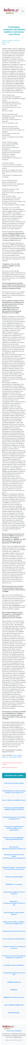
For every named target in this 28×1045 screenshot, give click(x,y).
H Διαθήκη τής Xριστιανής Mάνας (14, 965)
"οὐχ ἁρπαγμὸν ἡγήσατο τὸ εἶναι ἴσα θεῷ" (14, 973)
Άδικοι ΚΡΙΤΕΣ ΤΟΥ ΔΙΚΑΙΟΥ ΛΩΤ (13, 1005)
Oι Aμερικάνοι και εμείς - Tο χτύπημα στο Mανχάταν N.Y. (14, 818)
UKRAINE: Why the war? (14, 982)
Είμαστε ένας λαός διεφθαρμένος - (14, 837)
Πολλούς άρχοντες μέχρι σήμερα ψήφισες (14, 913)
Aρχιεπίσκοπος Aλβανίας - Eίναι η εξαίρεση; (14, 893)
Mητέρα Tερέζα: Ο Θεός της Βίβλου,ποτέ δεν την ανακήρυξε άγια (14, 922)
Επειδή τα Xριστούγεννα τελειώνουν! (14, 931)
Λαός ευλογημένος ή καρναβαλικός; (14, 939)
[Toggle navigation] (23, 11)
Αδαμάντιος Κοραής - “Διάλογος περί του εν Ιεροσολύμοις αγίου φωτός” (14, 868)
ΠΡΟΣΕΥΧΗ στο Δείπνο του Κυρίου (14, 997)
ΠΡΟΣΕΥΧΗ (14, 990)
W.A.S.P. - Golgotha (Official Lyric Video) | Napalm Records (12, 756)
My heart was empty (13, 1012)
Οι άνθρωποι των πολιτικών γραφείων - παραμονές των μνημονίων (14, 956)
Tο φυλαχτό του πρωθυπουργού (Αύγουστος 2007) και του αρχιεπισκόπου (14, 828)
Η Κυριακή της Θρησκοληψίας (14, 877)
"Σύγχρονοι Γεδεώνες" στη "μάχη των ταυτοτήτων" (14, 947)
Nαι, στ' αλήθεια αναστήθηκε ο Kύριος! (14, 800)
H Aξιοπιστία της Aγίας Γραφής (14, 783)
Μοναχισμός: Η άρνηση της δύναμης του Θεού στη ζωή (14, 903)
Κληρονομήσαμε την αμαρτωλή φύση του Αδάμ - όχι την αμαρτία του (14, 791)
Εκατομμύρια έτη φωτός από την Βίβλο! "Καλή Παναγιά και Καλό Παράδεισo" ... (14, 857)
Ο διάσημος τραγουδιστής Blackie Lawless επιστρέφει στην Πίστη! (14, 808)
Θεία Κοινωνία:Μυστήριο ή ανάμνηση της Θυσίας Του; (14, 847)
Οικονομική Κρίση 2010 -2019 (14, 839)
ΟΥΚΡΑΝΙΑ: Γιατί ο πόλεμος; (14, 884)
